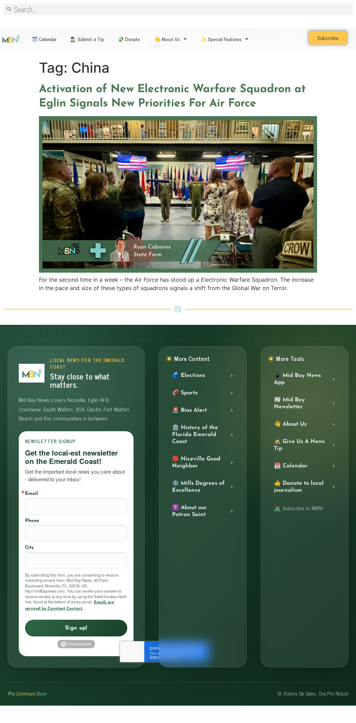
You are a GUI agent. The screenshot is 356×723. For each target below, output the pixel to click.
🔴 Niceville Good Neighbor (196, 462)
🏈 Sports (184, 393)
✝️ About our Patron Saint (189, 511)
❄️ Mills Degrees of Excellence (198, 487)
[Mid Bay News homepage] (31, 373)
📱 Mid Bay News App (297, 379)
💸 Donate (129, 39)
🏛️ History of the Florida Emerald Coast (195, 434)
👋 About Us (167, 39)
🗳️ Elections (188, 375)
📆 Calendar (291, 466)
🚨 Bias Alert (189, 410)
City (29, 547)
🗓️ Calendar (44, 39)
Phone (32, 521)
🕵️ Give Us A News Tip (299, 445)
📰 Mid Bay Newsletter (289, 403)
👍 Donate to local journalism (299, 487)
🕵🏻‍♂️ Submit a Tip (87, 39)
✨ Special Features (221, 39)
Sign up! (76, 628)
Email (31, 493)
